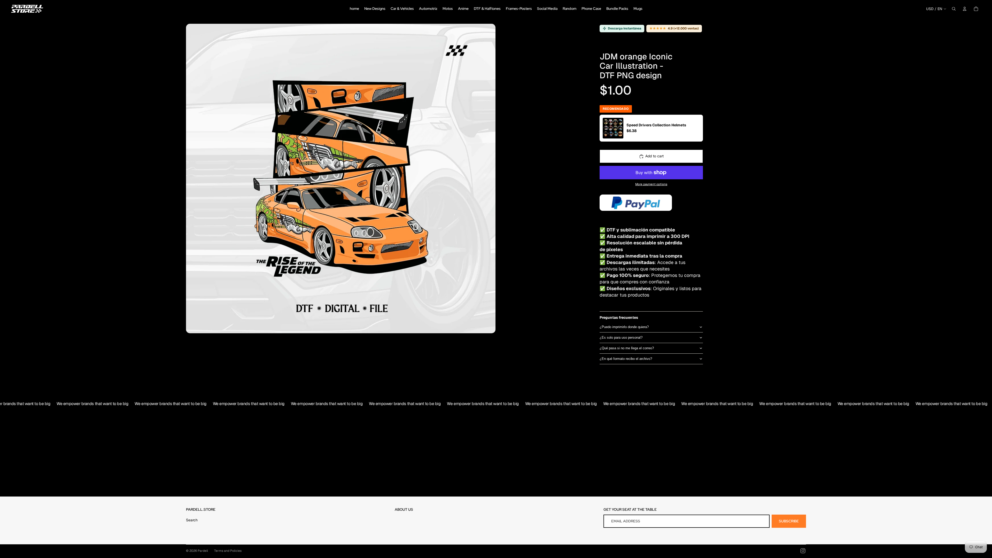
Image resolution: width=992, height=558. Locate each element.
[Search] (953, 8)
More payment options (651, 184)
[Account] (964, 8)
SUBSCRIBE (789, 521)
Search (192, 520)
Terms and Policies (228, 551)
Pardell (203, 551)
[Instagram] (803, 551)
